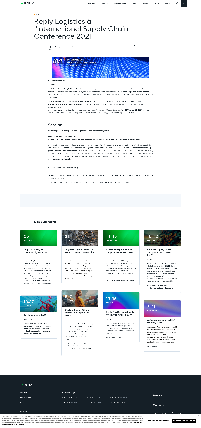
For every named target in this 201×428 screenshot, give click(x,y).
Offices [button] (22, 402)
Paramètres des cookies (158, 420)
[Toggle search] (177, 3)
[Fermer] (198, 416)
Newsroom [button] (23, 411)
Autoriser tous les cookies (184, 420)
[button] (167, 395)
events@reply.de (129, 182)
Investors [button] (23, 407)
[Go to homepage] (27, 3)
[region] (100, 421)
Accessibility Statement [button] (117, 402)
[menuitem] (91, 3)
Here (50, 175)
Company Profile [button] (25, 397)
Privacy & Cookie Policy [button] (69, 397)
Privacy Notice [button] (69, 402)
